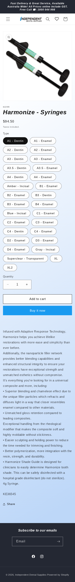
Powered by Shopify (58, 575)
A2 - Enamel (43, 149)
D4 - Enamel (16, 249)
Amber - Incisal (18, 186)
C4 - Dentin (15, 231)
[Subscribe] (58, 541)
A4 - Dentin (15, 177)
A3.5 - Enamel (47, 168)
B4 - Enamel (44, 204)
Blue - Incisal (16, 213)
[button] (8, 19)
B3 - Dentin (43, 195)
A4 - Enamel (43, 177)
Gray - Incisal (45, 249)
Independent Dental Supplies (31, 575)
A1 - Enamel (43, 140)
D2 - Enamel (16, 240)
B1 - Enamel (48, 186)
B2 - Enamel (16, 195)
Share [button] (11, 504)
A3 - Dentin (15, 159)
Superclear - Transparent (25, 258)
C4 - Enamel (43, 231)
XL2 (10, 267)
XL (56, 258)
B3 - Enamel (16, 204)
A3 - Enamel (43, 159)
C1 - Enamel (46, 213)
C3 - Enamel (45, 222)
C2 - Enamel (16, 222)
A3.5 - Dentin (16, 168)
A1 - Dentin (15, 140)
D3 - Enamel (45, 240)
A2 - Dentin (15, 149)
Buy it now (37, 310)
